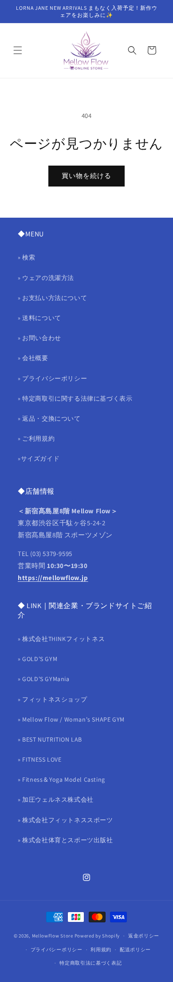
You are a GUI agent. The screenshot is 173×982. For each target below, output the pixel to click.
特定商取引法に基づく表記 (90, 963)
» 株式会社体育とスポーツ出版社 (65, 840)
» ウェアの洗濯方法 (46, 278)
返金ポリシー (143, 936)
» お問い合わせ (39, 338)
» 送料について (39, 318)
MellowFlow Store (52, 936)
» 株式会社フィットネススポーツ (65, 820)
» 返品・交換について (49, 418)
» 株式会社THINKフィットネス (61, 639)
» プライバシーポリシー (52, 378)
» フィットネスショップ (52, 699)
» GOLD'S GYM (37, 659)
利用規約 (100, 949)
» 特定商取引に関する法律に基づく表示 (75, 398)
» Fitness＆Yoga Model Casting (61, 779)
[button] (18, 50)
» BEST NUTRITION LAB (50, 739)
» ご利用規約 (36, 438)
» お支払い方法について (52, 298)
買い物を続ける (86, 175)
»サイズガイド (38, 458)
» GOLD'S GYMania (44, 679)
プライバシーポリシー (57, 949)
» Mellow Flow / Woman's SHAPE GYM (71, 719)
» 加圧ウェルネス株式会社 (56, 799)
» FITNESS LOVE (39, 759)
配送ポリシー (135, 949)
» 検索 (26, 257)
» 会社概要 (33, 358)
